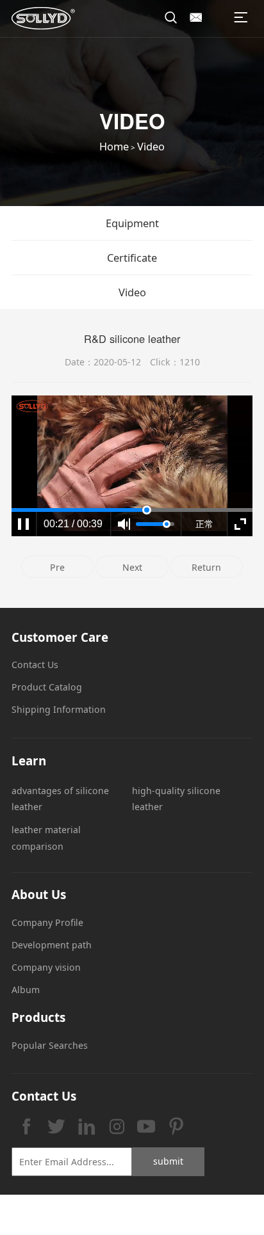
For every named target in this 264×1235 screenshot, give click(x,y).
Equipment (132, 223)
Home (114, 146)
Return (206, 567)
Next (132, 567)
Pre (57, 567)
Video (151, 146)
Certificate (132, 257)
